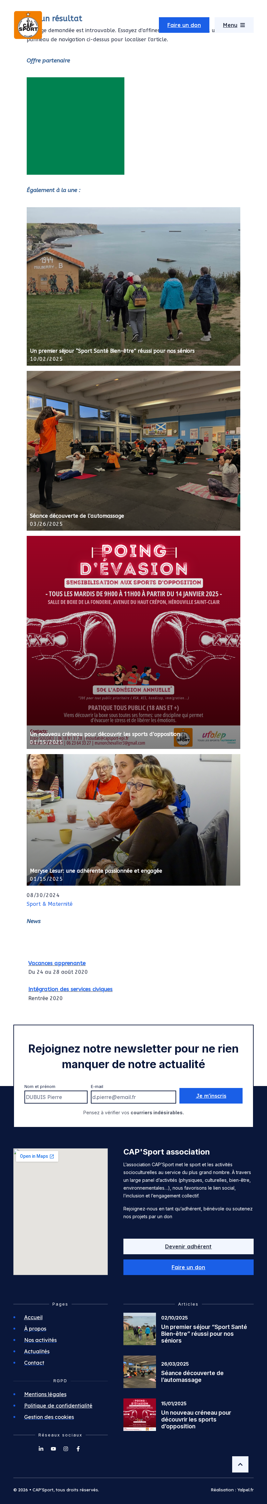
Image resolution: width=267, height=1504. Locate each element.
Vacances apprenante (57, 957)
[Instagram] (66, 1449)
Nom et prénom (39, 1086)
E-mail (97, 1086)
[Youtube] (53, 1449)
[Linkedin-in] (41, 1449)
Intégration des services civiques (70, 983)
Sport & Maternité (50, 904)
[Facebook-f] (78, 1449)
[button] (188, 1267)
